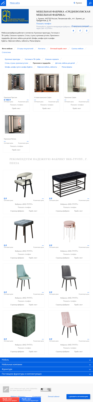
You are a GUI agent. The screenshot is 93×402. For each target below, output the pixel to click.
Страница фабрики (17, 211)
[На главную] (3, 3)
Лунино (79, 3)
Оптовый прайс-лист (58, 48)
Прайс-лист (16, 108)
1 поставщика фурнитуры (30, 400)
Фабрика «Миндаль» (18, 397)
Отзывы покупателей (25, 48)
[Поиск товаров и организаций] (90, 3)
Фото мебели (7, 48)
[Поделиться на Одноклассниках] (86, 30)
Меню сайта (15, 3)
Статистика (6, 52)
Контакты (41, 48)
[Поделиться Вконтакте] (73, 30)
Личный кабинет (54, 397)
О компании (36, 397)
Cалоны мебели (77, 48)
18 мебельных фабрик (10, 400)
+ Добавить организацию (78, 396)
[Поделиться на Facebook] (80, 30)
